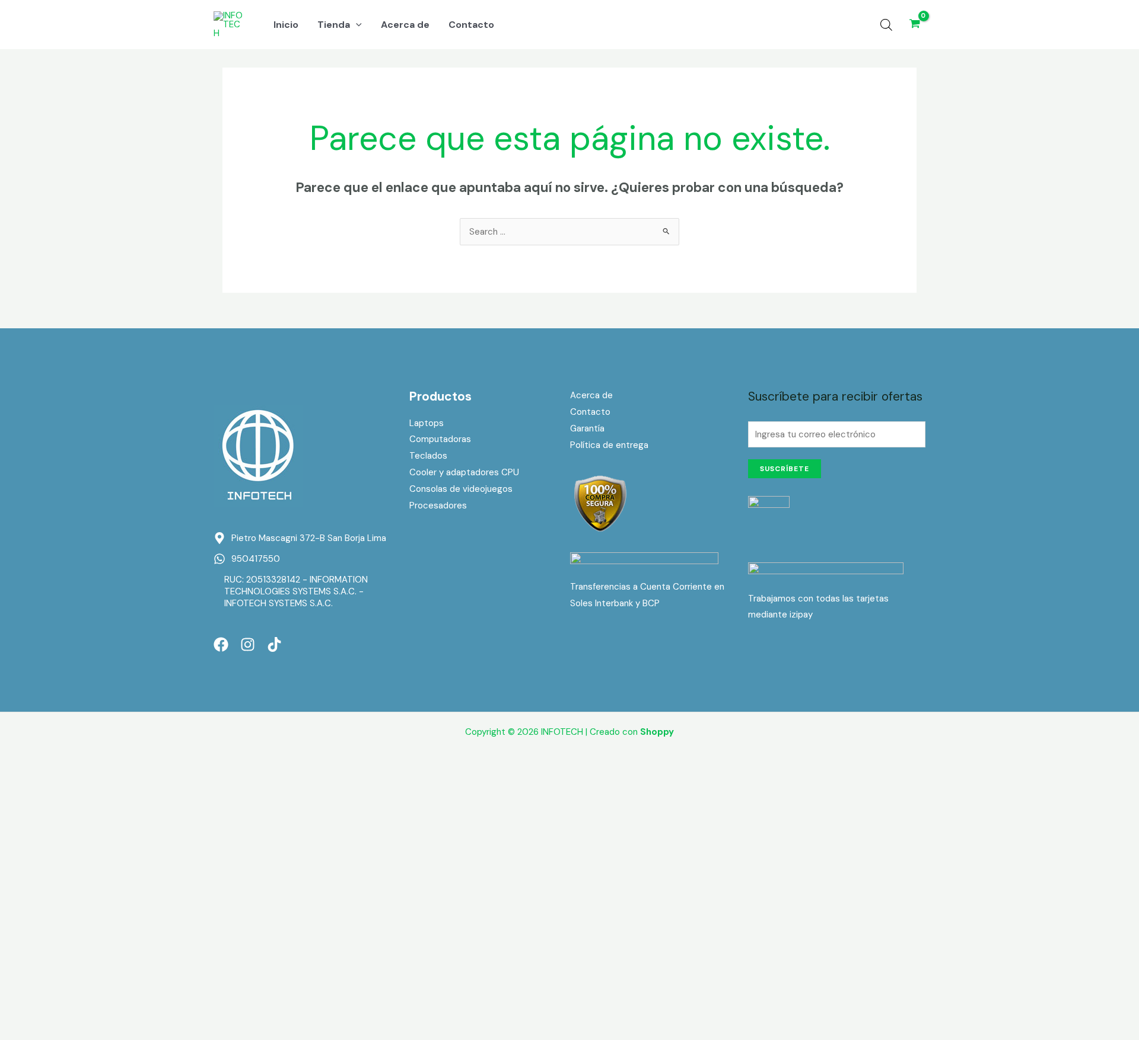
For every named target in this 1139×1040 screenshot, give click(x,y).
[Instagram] (247, 644)
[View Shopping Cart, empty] (914, 24)
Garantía (587, 428)
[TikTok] (274, 644)
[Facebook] (221, 644)
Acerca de (591, 395)
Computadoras (440, 439)
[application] (356, 25)
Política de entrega (609, 445)
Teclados (428, 456)
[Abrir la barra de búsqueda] (886, 25)
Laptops (426, 423)
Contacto (590, 412)
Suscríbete (784, 468)
